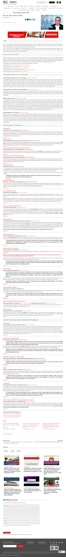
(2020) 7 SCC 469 (10, 214)
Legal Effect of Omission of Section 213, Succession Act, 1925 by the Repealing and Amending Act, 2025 (33, 470)
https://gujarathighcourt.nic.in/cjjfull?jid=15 (12, 413)
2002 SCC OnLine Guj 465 (24, 65)
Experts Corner (23, 6)
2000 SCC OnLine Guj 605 (24, 71)
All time (18, 451)
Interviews (32, 8)
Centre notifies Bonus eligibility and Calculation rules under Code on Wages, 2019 (32, 491)
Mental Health (52, 8)
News (12, 6)
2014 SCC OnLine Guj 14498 (20, 98)
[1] (35, 47)
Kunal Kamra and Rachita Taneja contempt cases (14, 301)
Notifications (34, 487)
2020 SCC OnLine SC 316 (30, 324)
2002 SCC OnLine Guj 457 (24, 66)
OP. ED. (16, 6)
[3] (54, 61)
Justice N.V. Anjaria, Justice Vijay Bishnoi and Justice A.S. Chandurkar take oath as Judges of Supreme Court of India (31, 425)
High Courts (11, 467)
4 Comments (8, 433)
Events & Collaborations (41, 8)
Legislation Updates (28, 487)
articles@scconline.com (42, 543)
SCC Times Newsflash (48, 487)
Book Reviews (59, 8)
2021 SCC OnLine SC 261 (21, 207)
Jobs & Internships (22, 10)
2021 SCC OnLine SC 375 (22, 192)
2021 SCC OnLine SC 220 (30, 235)
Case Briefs (31, 6)
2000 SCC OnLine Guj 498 (22, 68)
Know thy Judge (24, 8)
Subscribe (44, 10)
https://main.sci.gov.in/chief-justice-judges (12, 415)
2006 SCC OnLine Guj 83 (24, 112)
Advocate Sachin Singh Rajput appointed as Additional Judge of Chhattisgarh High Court (48, 441)
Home (9, 6)
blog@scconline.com (30, 543)
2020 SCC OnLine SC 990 (23, 249)
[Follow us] (51, 542)
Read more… (5, 137)
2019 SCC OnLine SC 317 (27, 310)
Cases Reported (54, 6)
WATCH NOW (37, 10)
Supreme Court (52, 467)
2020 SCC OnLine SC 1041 (25, 303)
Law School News (7, 8)
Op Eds (25, 467)
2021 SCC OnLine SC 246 (35, 220)
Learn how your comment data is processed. (23, 534)
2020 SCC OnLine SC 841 (23, 270)
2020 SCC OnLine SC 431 (40, 358)
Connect (51, 2)
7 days (12, 451)
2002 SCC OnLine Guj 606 (29, 69)
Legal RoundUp (45, 6)
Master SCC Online (30, 10)
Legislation (37, 6)
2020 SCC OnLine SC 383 (30, 401)
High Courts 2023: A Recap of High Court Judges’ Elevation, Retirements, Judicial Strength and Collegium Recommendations (51, 425)
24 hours (6, 451)
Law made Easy (16, 8)
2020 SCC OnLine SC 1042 (51, 303)
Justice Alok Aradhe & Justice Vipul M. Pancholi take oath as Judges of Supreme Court (11, 425)
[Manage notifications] (2, 555)
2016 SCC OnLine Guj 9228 (32, 89)
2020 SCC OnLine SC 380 (32, 384)
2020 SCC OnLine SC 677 (22, 339)
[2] (26, 51)
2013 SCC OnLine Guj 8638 (32, 77)
